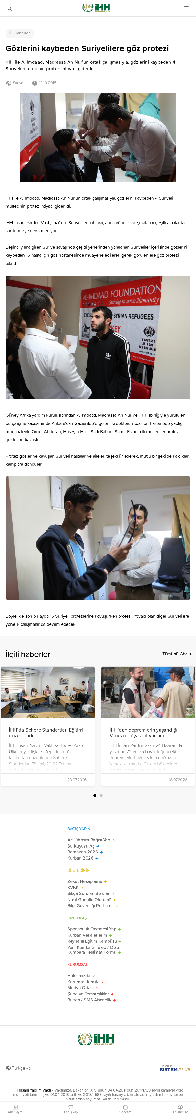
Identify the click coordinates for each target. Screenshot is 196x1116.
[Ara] (9, 8)
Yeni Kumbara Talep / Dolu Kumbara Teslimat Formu (93, 950)
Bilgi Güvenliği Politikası (90, 905)
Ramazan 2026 (82, 851)
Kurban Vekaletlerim (87, 935)
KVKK (73, 887)
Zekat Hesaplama (84, 881)
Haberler (22, 33)
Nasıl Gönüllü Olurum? (89, 899)
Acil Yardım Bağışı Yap (88, 839)
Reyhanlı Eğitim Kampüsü (92, 941)
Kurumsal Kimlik (83, 981)
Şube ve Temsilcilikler (88, 993)
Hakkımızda (78, 975)
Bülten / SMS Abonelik (89, 999)
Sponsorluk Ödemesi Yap (91, 928)
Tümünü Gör (174, 653)
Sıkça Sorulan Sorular (88, 893)
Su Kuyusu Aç (81, 846)
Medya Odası (80, 987)
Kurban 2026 (80, 858)
